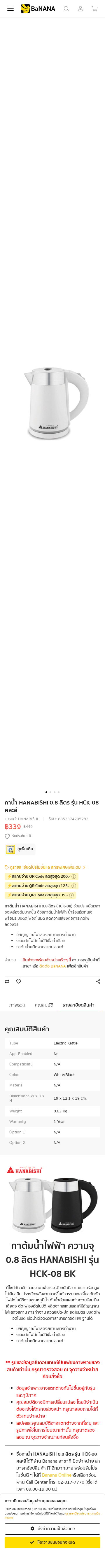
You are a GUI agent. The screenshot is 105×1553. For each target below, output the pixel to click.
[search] (66, 9)
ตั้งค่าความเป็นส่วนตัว (56, 1529)
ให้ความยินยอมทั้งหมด (55, 1542)
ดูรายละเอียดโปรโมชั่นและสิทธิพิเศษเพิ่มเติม (45, 868)
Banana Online (56, 1475)
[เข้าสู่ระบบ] (80, 9)
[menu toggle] (10, 9)
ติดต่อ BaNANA (52, 966)
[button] (46, 792)
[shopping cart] (94, 9)
